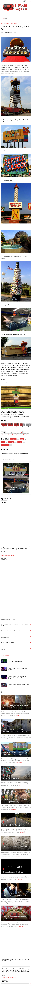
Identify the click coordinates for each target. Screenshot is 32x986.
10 (12, 434)
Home (2, 23)
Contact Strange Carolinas (13, 872)
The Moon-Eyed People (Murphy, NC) (15, 847)
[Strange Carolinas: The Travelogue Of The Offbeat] (16, 10)
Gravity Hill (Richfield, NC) (12, 825)
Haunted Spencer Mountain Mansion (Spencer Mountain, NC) (15, 730)
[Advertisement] (16, 14)
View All (25, 434)
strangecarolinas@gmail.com (8, 555)
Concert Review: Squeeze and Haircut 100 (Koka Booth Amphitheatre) (19, 660)
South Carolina (14, 23)
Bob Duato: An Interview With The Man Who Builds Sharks (16, 753)
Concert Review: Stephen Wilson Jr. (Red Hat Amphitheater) (18, 685)
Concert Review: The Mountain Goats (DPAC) (18, 669)
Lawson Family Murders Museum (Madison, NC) (15, 707)
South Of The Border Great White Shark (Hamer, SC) (14, 488)
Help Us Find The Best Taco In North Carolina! (14, 918)
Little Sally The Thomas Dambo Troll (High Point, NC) (15, 800)
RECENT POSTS (5, 655)
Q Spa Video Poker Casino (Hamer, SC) (15, 474)
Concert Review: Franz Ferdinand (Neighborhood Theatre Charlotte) (17, 677)
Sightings (7, 23)
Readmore (18, 715)
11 (16, 434)
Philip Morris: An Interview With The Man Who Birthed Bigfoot (15, 894)
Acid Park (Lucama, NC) (11, 778)
